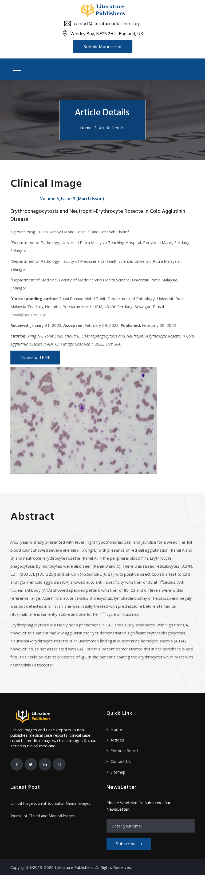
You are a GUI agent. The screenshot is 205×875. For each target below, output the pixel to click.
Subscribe (126, 844)
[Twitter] (31, 764)
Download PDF (35, 357)
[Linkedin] (45, 764)
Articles (117, 740)
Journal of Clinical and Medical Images (42, 816)
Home (86, 127)
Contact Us (121, 761)
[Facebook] (16, 764)
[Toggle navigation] (16, 70)
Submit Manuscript (103, 47)
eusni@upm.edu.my (28, 314)
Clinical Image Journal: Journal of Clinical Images (50, 804)
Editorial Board (124, 750)
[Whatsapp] (59, 764)
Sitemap (118, 772)
